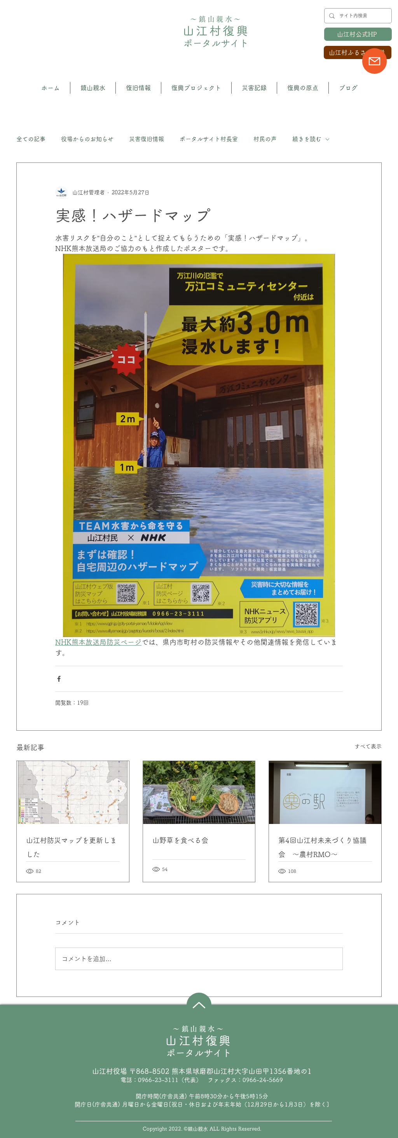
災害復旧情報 (146, 139)
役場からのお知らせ (87, 139)
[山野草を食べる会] (199, 792)
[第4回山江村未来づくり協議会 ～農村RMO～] (325, 792)
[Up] (199, 1005)
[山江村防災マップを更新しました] (73, 792)
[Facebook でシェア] (59, 678)
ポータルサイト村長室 (209, 139)
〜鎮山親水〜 (216, 19)
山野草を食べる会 (180, 840)
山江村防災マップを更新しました (71, 847)
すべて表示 (368, 746)
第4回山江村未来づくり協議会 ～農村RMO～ (322, 847)
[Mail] (374, 61)
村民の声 (265, 139)
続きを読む (306, 139)
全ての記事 (30, 139)
